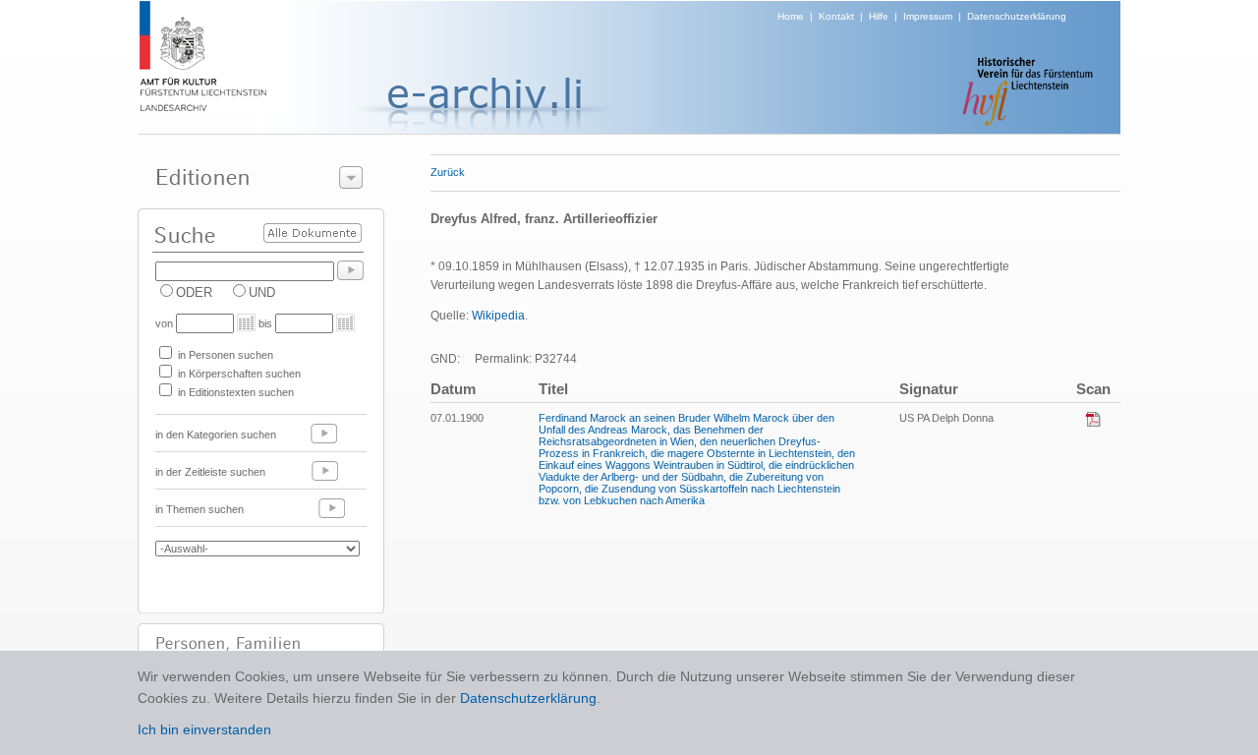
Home (790, 16)
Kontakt (836, 16)
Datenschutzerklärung (1016, 16)
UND (262, 292)
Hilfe (878, 16)
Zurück (447, 172)
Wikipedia (498, 315)
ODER (194, 292)
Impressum (927, 16)
